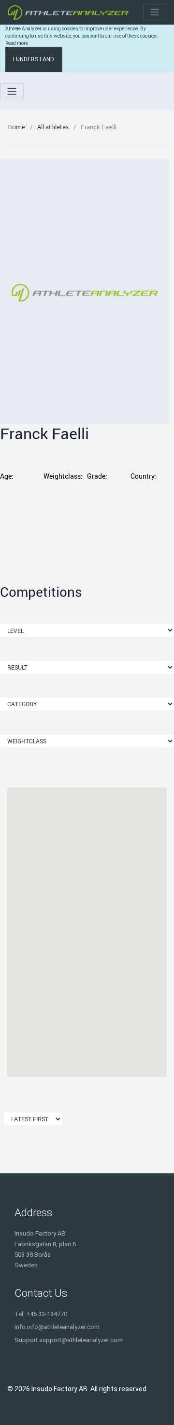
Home (16, 126)
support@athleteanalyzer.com (81, 1340)
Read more (16, 43)
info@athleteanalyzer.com (63, 1327)
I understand (33, 59)
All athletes (53, 126)
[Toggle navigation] (155, 12)
